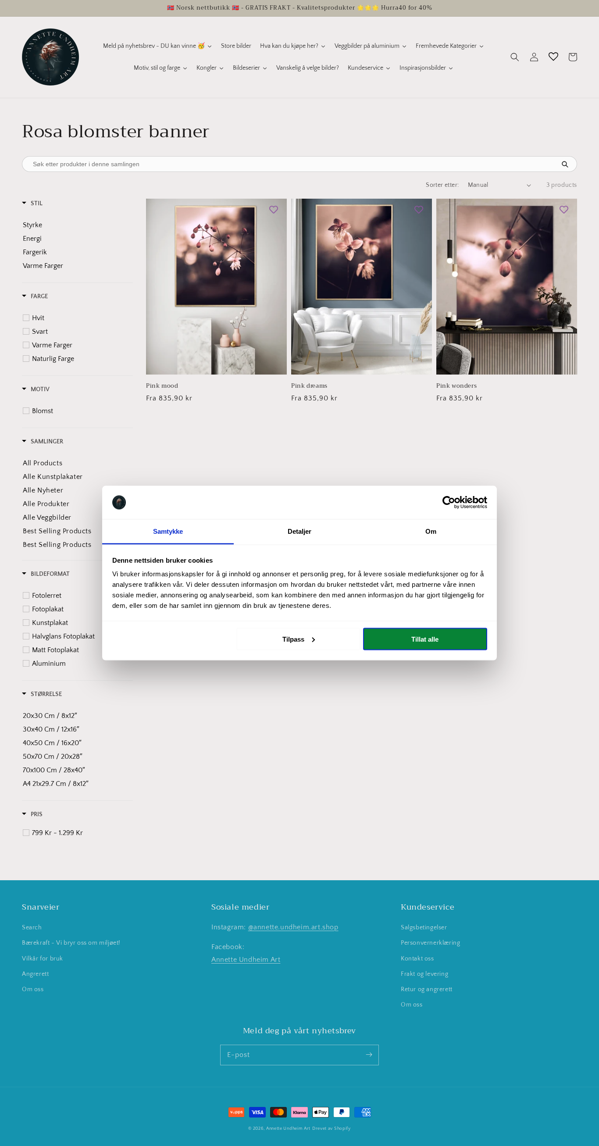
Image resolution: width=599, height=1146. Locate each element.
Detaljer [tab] (300, 531)
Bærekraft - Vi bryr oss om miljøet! (71, 942)
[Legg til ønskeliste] (273, 209)
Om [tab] (430, 531)
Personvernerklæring (430, 942)
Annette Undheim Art (245, 960)
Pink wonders (456, 386)
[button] (514, 57)
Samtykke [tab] (168, 531)
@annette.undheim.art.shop (293, 927)
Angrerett (35, 974)
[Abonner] (368, 1054)
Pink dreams (309, 386)
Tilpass (293, 639)
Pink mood (162, 386)
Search (32, 927)
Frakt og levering (424, 974)
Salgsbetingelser (424, 927)
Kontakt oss (417, 958)
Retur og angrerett (427, 989)
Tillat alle (425, 639)
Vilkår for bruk (42, 958)
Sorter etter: (442, 185)
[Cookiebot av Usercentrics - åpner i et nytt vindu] (448, 502)
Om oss (33, 989)
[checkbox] (74, 225)
